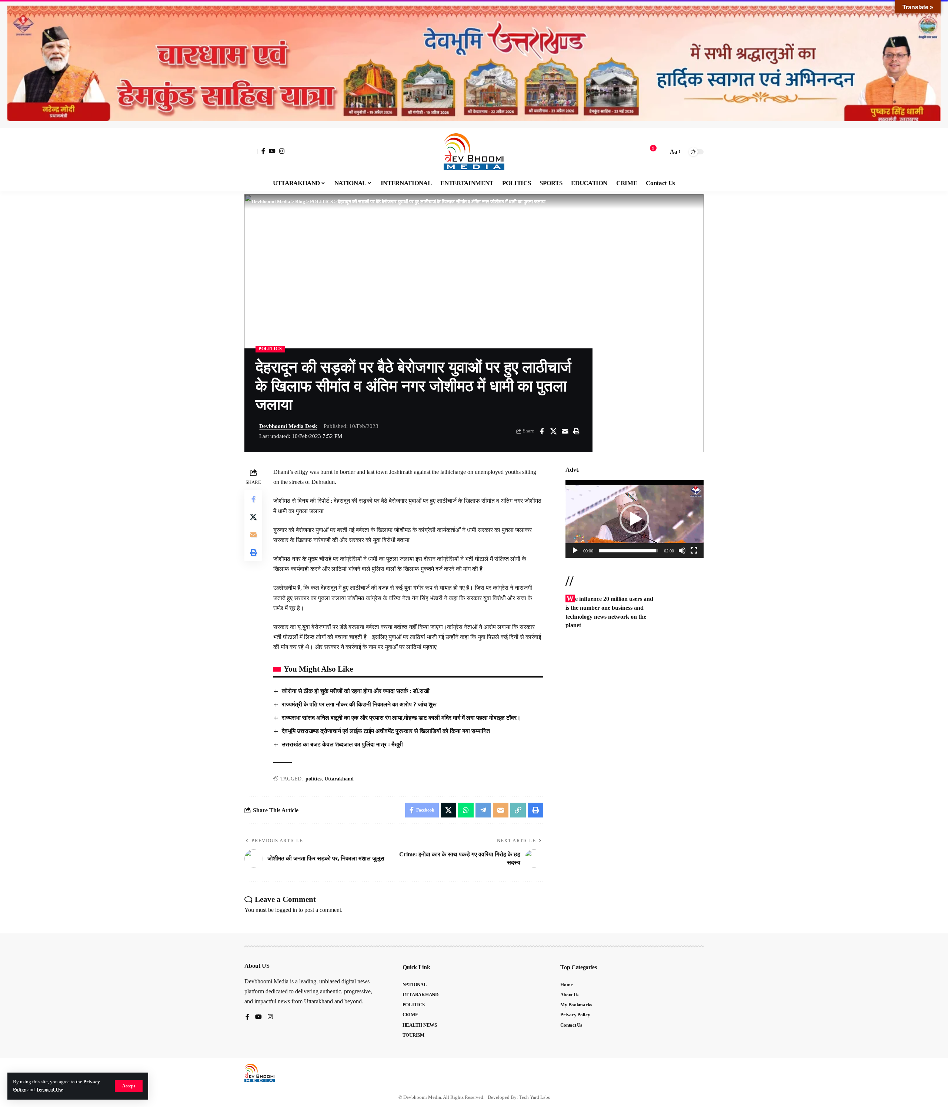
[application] (634, 519)
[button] (129, 1086)
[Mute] (682, 550)
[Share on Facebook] (542, 431)
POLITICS (270, 349)
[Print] (576, 431)
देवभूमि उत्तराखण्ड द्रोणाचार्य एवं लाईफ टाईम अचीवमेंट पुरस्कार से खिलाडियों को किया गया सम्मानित (386, 731)
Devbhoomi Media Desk (288, 426)
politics (313, 779)
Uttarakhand (339, 779)
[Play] (575, 550)
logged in (286, 910)
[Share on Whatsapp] (466, 810)
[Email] (565, 431)
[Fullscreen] (694, 550)
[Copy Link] (518, 810)
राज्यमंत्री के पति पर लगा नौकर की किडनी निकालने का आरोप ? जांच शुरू (359, 704)
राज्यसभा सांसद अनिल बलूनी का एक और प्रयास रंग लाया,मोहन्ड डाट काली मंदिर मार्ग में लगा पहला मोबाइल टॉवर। (401, 718)
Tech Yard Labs (534, 1097)
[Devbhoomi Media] (474, 151)
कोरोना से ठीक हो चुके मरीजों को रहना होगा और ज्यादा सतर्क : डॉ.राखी (356, 691)
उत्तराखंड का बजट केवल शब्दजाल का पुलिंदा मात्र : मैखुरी (342, 744)
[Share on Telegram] (483, 810)
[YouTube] (272, 151)
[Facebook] (263, 151)
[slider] (628, 550)
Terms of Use (49, 1089)
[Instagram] (281, 151)
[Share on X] (553, 431)
